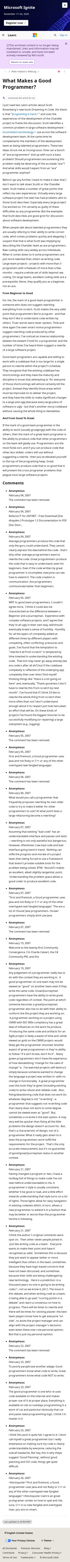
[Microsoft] (35, 35)
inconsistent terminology (18, 132)
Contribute (8, 1552)
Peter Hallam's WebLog (23, 71)
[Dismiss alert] (64, 5)
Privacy (22, 1552)
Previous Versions (30, 1548)
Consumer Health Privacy (46, 1552)
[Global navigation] (3, 35)
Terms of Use (10, 1557)
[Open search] (55, 35)
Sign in (63, 35)
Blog (46, 1548)
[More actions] (64, 71)
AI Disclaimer (10, 1548)
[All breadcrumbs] (5, 71)
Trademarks (27, 1557)
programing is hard (24, 114)
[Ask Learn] (59, 71)
